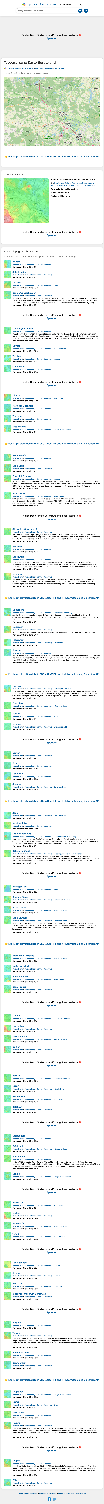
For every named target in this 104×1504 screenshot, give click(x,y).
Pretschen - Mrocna (23, 955)
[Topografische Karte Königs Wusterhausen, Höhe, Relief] (7, 298)
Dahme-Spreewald (44, 264)
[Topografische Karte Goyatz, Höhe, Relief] (7, 348)
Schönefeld (58, 1099)
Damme (66, 900)
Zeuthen (17, 416)
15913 (15, 1402)
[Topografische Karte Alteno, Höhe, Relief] (7, 1276)
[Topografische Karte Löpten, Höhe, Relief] (7, 755)
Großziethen (19, 1096)
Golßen (56, 716)
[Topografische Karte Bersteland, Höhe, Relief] (26, 200)
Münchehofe (19, 455)
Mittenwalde (59, 398)
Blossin (16, 650)
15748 (15, 1086)
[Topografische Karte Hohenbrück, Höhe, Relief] (7, 1226)
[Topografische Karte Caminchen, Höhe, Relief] (7, 369)
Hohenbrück (19, 1223)
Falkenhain (18, 640)
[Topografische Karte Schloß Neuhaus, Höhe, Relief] (7, 857)
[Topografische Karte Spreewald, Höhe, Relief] (7, 562)
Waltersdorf (18, 1202)
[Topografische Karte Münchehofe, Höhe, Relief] (7, 458)
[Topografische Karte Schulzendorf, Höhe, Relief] (7, 275)
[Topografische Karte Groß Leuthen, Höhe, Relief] (7, 924)
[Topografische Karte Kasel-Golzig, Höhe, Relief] (7, 989)
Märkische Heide (60, 706)
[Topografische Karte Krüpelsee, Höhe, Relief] (7, 1394)
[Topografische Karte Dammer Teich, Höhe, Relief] (7, 900)
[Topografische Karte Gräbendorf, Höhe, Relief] (7, 1138)
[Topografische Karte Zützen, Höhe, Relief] (7, 716)
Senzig (16, 1173)
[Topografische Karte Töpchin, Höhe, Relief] (7, 398)
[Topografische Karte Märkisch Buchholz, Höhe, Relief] (7, 408)
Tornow (16, 282)
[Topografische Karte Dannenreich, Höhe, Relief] (7, 1365)
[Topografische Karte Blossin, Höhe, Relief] (7, 656)
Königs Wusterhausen (24, 292)
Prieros (16, 763)
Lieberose (58, 613)
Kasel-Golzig (19, 986)
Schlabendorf (19, 1262)
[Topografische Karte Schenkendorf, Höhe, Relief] (7, 979)
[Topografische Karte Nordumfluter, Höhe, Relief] (7, 826)
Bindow (16, 1322)
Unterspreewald (60, 727)
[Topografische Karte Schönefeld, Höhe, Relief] (7, 1162)
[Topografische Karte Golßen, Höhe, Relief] (7, 1049)
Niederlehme (19, 426)
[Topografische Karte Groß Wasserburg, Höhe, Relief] (7, 839)
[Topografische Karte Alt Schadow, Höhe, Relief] (7, 910)
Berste (16, 1075)
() (72, 184)
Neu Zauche (18, 1412)
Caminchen (18, 366)
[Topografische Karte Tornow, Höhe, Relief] (7, 285)
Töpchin (16, 395)
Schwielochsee (60, 349)
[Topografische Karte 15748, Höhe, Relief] (7, 1089)
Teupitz (57, 285)
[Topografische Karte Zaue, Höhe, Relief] (7, 815)
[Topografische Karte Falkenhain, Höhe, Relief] (7, 642)
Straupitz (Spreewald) (24, 529)
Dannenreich (19, 1362)
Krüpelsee (17, 1391)
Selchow (17, 1107)
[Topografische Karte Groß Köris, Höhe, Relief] (7, 468)
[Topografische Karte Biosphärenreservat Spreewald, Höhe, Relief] (7, 1296)
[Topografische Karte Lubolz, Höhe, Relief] (7, 1018)
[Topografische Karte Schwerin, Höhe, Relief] (7, 776)
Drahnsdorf (58, 643)
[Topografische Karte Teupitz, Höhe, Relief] (7, 1340)
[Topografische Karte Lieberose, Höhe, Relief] (7, 631)
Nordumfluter (20, 823)
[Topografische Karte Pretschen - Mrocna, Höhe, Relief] (7, 958)
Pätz (15, 1480)
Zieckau (16, 356)
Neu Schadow (19, 1036)
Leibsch (16, 724)
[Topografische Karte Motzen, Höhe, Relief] (7, 692)
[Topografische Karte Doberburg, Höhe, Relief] (7, 615)
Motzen (16, 686)
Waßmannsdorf (20, 966)
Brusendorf (18, 493)
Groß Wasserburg (22, 833)
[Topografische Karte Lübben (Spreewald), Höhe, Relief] (7, 334)
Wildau (16, 261)
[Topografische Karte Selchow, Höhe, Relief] (7, 1109)
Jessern (16, 784)
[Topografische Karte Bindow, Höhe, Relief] (7, 1325)
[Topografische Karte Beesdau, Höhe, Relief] (7, 1286)
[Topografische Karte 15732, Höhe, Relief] (7, 1236)
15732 (15, 1233)
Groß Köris (18, 465)
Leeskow (17, 574)
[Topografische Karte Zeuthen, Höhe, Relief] (7, 419)
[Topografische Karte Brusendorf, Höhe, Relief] (7, 499)
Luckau (57, 359)
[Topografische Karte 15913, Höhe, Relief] (7, 1405)
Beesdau (17, 1283)
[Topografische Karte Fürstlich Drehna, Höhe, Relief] (7, 482)
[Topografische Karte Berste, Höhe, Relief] (7, 1078)
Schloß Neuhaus (21, 851)
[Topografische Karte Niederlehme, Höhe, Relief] (7, 429)
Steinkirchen (77, 854)
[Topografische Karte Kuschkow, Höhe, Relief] (7, 706)
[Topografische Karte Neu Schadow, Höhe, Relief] (7, 1039)
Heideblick (18, 1026)
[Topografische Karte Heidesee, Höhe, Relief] (7, 549)
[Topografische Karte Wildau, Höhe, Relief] (7, 264)
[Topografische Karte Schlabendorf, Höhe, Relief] (7, 1265)
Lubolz (16, 1015)
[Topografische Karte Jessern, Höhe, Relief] (7, 787)
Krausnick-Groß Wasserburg (65, 836)
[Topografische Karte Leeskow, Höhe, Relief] (7, 580)
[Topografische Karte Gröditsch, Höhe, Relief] (7, 1149)
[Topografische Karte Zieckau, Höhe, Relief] (7, 359)
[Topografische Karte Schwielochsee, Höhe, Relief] (7, 1355)
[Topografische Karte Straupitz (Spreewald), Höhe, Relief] (7, 535)
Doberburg (18, 609)
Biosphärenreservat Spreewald (29, 1293)
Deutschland (17, 264)
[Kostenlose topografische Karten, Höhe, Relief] (5, 68)
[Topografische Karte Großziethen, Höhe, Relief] (7, 1099)
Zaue (15, 813)
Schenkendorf (20, 976)
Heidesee (17, 546)
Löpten (16, 752)
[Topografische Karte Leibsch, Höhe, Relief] (7, 727)
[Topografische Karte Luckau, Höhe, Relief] (7, 1215)
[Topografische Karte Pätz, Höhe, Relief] (7, 1483)
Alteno (16, 1273)
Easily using (53, 156)
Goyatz (16, 345)
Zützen (16, 713)
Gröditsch (17, 1146)
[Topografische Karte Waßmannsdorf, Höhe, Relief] (7, 969)
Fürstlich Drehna (21, 476)
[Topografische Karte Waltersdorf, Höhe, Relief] (7, 1205)
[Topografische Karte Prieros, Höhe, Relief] (7, 766)
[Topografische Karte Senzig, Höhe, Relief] (7, 1176)
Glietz (56, 1405)
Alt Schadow (19, 907)
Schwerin (17, 773)
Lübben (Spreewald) (23, 328)
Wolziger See (19, 886)
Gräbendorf (18, 1135)
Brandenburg (29, 264)
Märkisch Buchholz (22, 405)
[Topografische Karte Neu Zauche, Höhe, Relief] (7, 1415)
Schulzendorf (19, 272)
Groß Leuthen (19, 917)
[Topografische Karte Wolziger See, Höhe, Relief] (7, 889)
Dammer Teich (20, 897)
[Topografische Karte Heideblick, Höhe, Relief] (7, 1029)
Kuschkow (18, 703)
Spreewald (18, 556)
